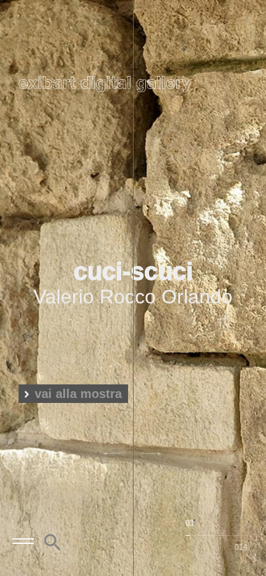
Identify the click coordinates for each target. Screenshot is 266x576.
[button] (116, 453)
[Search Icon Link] (52, 548)
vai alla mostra (78, 393)
